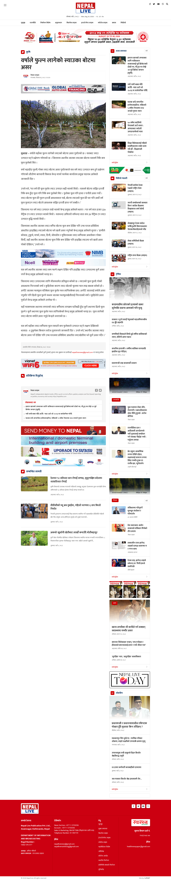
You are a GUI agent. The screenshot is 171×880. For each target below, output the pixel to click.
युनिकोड (101, 869)
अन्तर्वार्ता (116, 399)
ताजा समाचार (121, 51)
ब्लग (114, 603)
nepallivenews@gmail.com (82, 352)
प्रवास (114, 22)
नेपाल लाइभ (34, 75)
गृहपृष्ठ (100, 824)
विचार (115, 500)
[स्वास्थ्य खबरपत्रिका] (135, 823)
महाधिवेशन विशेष (104, 846)
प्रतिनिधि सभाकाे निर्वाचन (106, 865)
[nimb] (63, 253)
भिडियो (123, 22)
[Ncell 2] (63, 262)
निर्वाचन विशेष (45, 22)
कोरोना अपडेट (103, 855)
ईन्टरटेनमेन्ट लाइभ (104, 837)
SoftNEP (147, 878)
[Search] (167, 4)
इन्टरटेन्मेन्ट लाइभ (87, 22)
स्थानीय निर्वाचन (103, 860)
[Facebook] (150, 4)
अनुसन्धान (58, 22)
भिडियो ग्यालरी (121, 178)
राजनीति (33, 22)
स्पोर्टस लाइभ (102, 22)
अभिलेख (101, 851)
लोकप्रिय (119, 693)
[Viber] (163, 4)
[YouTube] (158, 4)
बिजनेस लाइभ (72, 22)
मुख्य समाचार (102, 828)
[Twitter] (154, 4)
